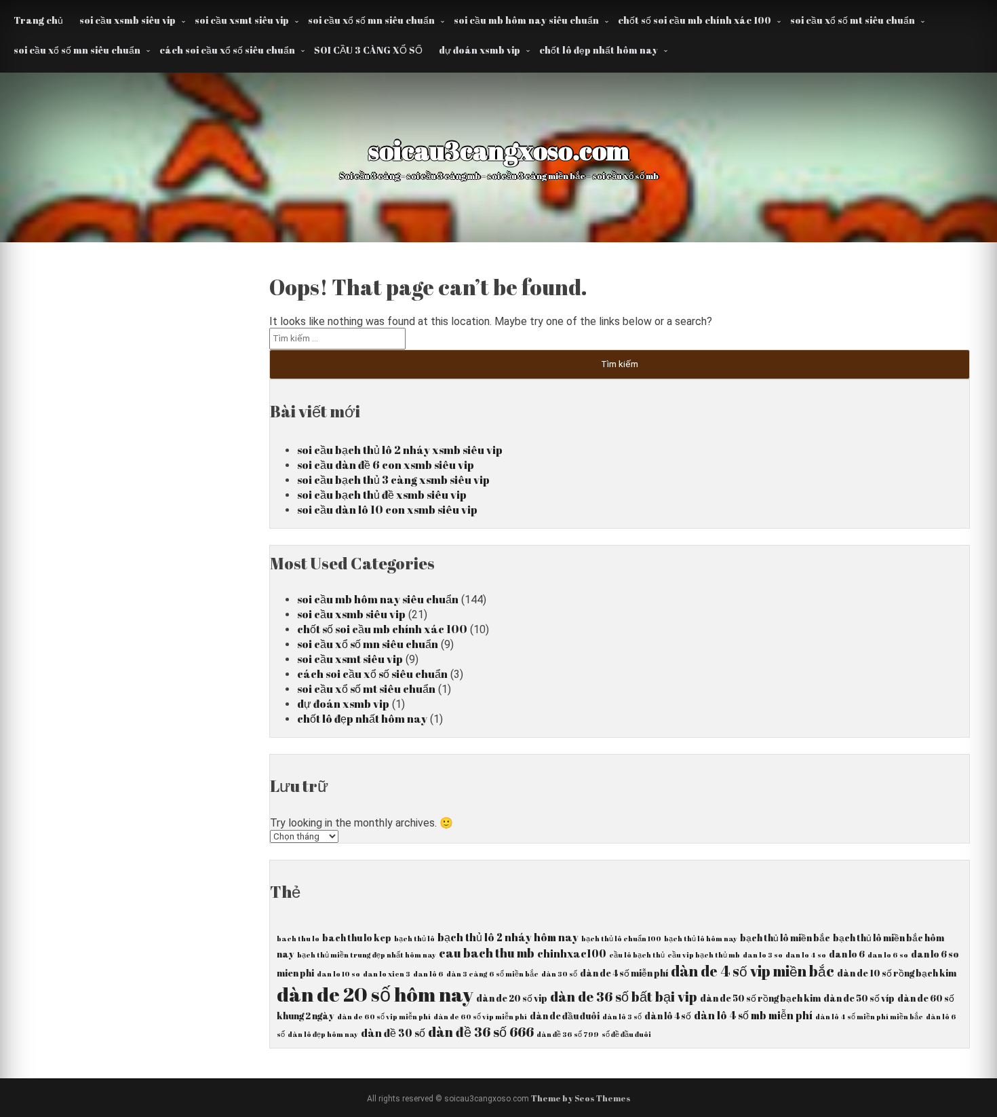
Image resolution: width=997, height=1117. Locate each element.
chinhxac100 (571, 953)
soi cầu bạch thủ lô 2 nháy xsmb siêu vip (400, 449)
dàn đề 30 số (393, 1032)
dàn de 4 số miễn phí (624, 973)
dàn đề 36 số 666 (481, 1032)
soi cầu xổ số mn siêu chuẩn (371, 20)
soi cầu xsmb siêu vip (127, 20)
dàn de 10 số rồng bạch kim (896, 973)
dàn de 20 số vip (511, 998)
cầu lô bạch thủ (637, 955)
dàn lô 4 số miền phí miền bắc (869, 1016)
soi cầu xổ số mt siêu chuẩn (852, 20)
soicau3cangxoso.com (498, 150)
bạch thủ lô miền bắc (785, 938)
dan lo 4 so (805, 955)
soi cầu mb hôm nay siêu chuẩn (526, 20)
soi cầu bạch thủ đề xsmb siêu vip (382, 494)
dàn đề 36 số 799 (567, 1034)
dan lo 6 (847, 954)
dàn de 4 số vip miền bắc (752, 971)
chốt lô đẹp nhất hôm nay (598, 49)
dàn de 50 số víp (859, 998)
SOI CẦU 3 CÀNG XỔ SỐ (368, 49)
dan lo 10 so (338, 974)
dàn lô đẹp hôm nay (323, 1034)
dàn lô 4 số (667, 1016)
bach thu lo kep (356, 938)
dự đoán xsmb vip (479, 49)
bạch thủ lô (414, 938)
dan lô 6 (428, 974)
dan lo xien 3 (386, 974)
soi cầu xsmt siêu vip (242, 20)
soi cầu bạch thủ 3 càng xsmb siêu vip (393, 479)
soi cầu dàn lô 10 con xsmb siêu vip (387, 509)
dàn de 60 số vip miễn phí (384, 1016)
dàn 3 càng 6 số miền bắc (492, 974)
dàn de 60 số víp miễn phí (480, 1016)
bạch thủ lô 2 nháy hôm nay (508, 937)
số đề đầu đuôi (626, 1034)
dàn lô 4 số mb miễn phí (753, 1015)
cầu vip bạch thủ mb (703, 955)
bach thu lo (298, 938)
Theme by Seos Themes (581, 1098)
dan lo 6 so (887, 955)
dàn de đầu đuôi (565, 1016)
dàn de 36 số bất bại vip (623, 996)
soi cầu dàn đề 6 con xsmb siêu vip (385, 464)
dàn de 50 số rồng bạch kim (760, 998)
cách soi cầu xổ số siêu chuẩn (227, 49)
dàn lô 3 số (622, 1016)
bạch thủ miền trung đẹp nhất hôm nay (366, 955)
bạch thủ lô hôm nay (700, 938)
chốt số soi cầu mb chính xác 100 (694, 20)
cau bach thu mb (486, 953)
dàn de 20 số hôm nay (375, 994)
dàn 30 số (559, 974)
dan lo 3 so (763, 955)
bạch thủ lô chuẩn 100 (621, 938)
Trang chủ (38, 20)
